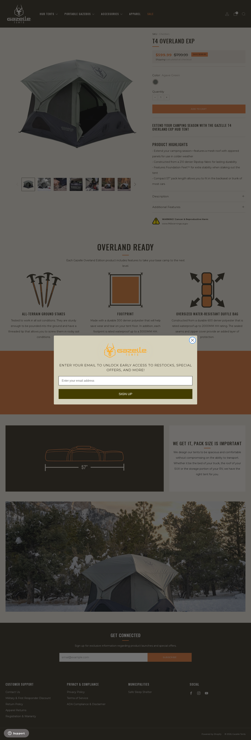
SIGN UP (125, 394)
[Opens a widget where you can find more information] (16, 733)
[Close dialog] (192, 340)
